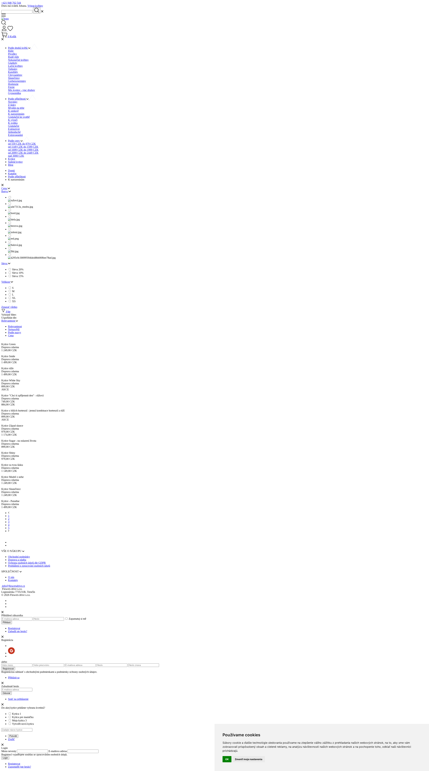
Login (5, 758)
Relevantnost (15, 326)
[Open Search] (3, 24)
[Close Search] (42, 11)
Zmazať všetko (9, 307)
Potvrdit (13, 736)
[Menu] (3, 15)
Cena (11, 335)
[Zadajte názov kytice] (16, 729)
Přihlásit (7, 622)
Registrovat (14, 628)
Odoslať (6, 693)
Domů (11, 170)
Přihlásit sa (13, 677)
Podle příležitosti (17, 176)
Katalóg (12, 173)
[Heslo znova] (143, 665)
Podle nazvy (14, 332)
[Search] (17, 11)
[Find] (36, 10)
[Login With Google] (11, 653)
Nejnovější (13, 329)
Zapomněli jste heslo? (19, 766)
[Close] (2, 39)
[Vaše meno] (17, 665)
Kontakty (13, 580)
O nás (11, 577)
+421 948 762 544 (11, 2)
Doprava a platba (17, 559)
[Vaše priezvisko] (49, 665)
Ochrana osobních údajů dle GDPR (27, 562)
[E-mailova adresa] (17, 618)
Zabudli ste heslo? (17, 631)
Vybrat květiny (35, 5)
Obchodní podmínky (19, 556)
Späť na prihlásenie (18, 699)
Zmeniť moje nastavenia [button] (248, 759)
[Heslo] (49, 618)
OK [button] (227, 759)
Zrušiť (11, 739)
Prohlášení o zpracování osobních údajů (29, 565)
